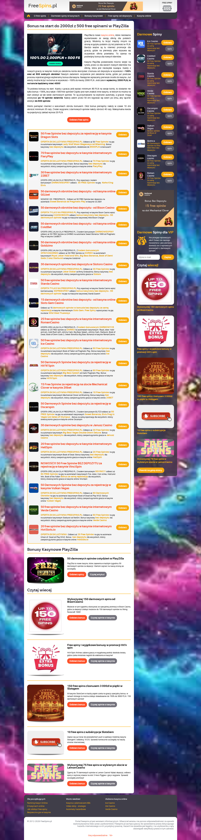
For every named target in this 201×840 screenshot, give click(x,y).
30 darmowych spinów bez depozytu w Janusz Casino (76, 425)
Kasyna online (144, 16)
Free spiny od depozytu (120, 16)
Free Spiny (167, 3)
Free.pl (42, 5)
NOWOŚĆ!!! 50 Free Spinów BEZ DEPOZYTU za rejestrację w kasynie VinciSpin (71, 465)
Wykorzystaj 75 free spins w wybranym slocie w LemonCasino (97, 766)
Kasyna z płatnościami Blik (78, 803)
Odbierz (122, 134)
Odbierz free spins (78, 119)
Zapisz (167, 257)
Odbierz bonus (77, 617)
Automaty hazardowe (76, 809)
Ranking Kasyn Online (37, 803)
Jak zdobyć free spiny (37, 809)
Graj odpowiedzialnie (97, 835)
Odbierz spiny (76, 574)
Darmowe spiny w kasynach (65, 16)
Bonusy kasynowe (93, 16)
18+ (111, 835)
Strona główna (28, 15)
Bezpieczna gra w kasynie (39, 812)
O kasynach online (35, 806)
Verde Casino (111, 809)
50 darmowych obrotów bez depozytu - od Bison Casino (77, 207)
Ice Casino (110, 803)
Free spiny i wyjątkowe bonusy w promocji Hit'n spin (97, 646)
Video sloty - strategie (76, 806)
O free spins (40, 16)
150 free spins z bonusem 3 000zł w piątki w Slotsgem (94, 687)
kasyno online (107, 35)
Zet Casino (110, 806)
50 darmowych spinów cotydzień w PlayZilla (95, 558)
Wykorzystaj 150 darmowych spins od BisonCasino (91, 600)
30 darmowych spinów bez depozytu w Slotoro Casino (77, 264)
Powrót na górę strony (150, 470)
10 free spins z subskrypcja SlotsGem (90, 732)
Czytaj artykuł (97, 574)
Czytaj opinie (103, 617)
